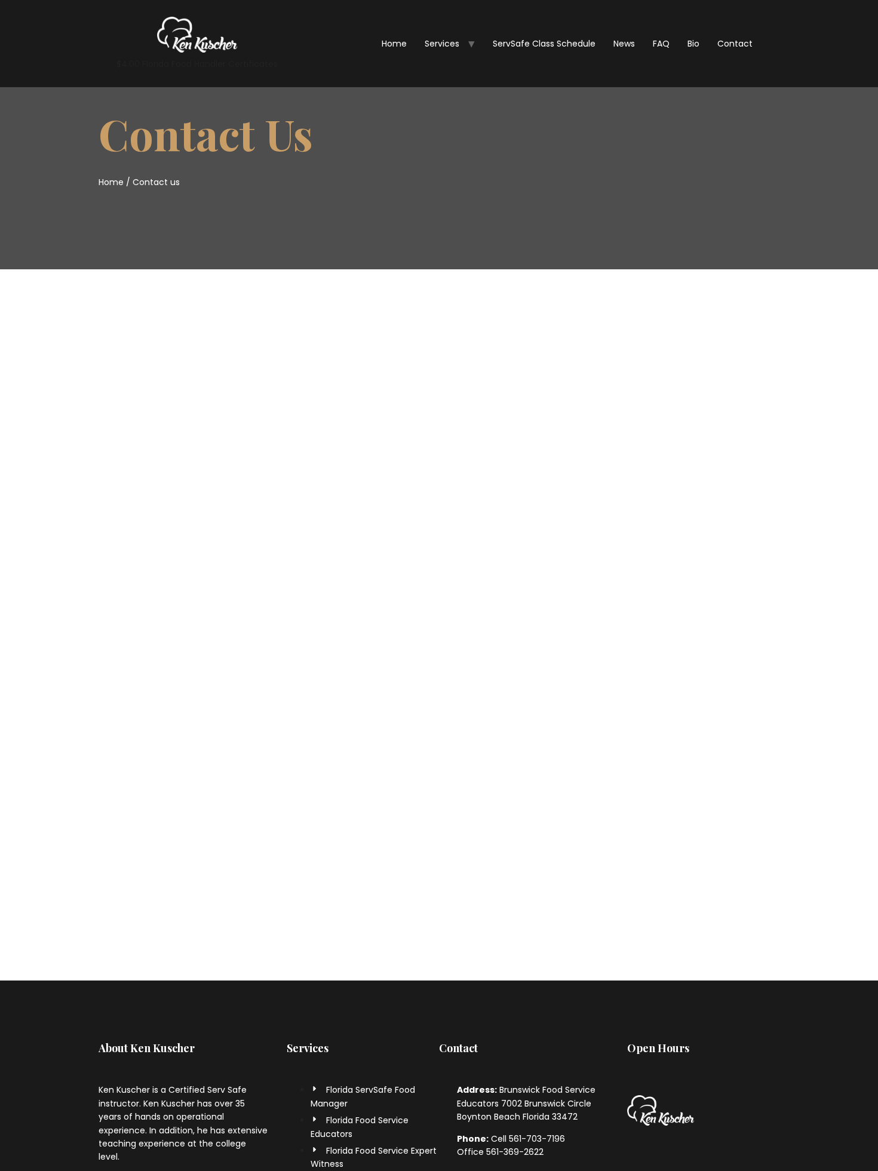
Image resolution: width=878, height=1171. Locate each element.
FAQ (661, 44)
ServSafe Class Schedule (544, 44)
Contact (735, 44)
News (624, 44)
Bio (693, 44)
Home (394, 44)
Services (442, 44)
